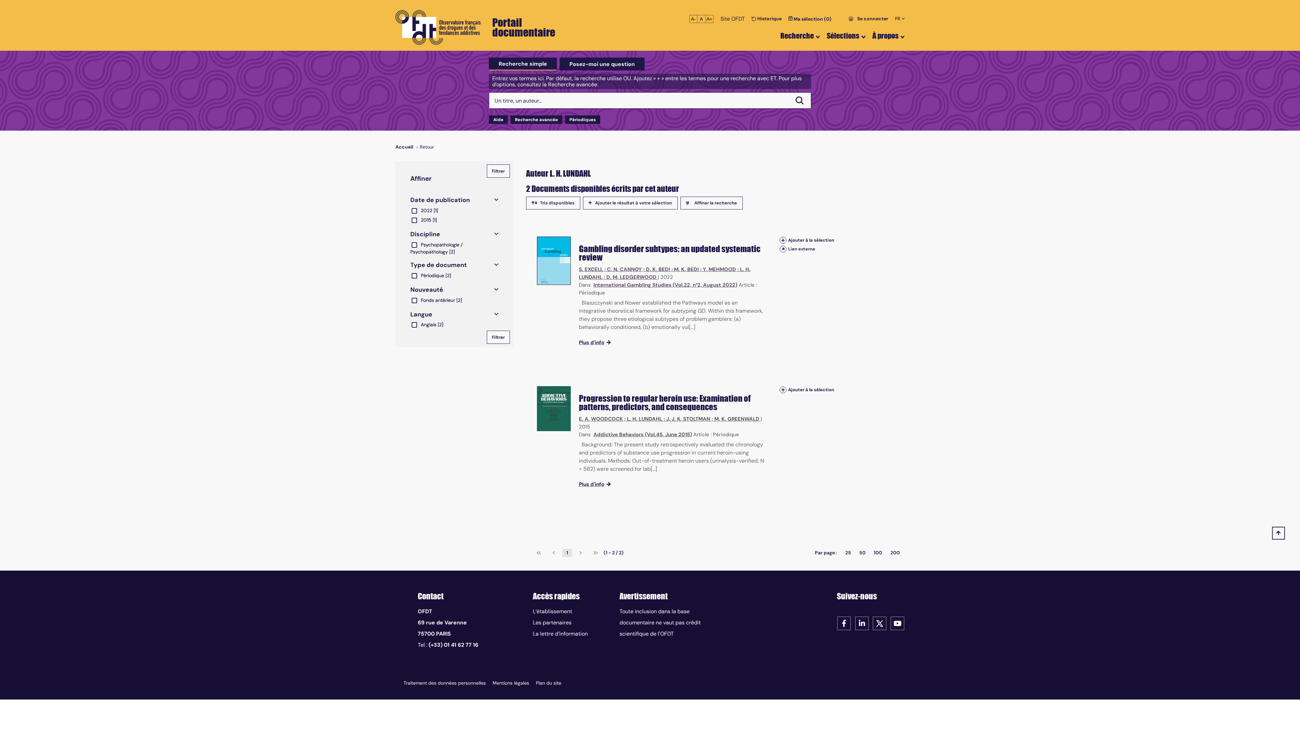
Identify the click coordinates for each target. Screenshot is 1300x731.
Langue (421, 314)
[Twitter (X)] (879, 622)
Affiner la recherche (715, 203)
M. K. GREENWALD (736, 419)
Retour (427, 147)
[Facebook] (844, 622)
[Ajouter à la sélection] (783, 240)
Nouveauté (426, 290)
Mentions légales (511, 683)
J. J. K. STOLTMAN (688, 419)
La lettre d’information (560, 633)
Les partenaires (552, 622)
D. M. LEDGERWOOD (631, 277)
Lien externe (801, 249)
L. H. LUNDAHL (644, 419)
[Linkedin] (862, 622)
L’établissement (552, 611)
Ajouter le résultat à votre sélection (633, 203)
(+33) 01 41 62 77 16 (453, 644)
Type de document (438, 265)
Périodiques (582, 120)
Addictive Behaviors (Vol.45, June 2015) (642, 434)
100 (878, 553)
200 (895, 553)
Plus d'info (591, 342)
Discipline (425, 234)
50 (862, 553)
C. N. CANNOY (624, 269)
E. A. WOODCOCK (601, 419)
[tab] (523, 64)
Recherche (797, 35)
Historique (769, 19)
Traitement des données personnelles (445, 683)
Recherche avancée (536, 120)
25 (848, 553)
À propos (885, 35)
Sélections (843, 35)
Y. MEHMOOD (719, 269)
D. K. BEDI (658, 269)
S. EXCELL (591, 269)
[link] (539, 553)
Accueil (404, 147)
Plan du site (548, 683)
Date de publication (440, 200)
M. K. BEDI (686, 269)
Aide (498, 120)
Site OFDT (732, 18)
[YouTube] (897, 622)
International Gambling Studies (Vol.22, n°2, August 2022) (665, 285)
